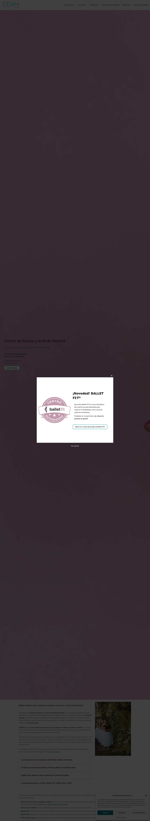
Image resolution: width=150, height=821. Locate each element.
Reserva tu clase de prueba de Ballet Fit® (90, 427)
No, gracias (75, 446)
